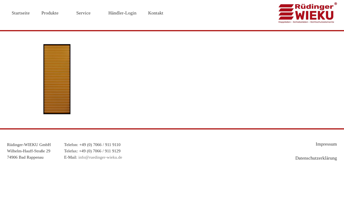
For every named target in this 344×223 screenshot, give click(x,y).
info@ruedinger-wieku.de (100, 157)
